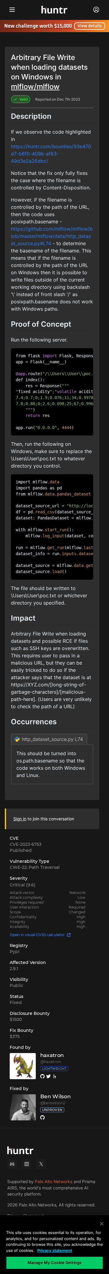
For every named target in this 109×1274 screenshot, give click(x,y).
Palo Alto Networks (53, 1181)
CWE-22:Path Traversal (35, 867)
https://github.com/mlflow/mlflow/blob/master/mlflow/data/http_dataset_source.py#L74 (52, 236)
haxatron (52, 1055)
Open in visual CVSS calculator (37, 934)
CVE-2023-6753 (25, 844)
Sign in (19, 818)
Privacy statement (54, 1250)
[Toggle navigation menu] (12, 10)
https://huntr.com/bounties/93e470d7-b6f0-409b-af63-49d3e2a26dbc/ (51, 153)
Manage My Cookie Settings (54, 1262)
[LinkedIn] (26, 1164)
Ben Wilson (55, 1096)
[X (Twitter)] (41, 1164)
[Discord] (12, 1164)
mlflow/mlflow (35, 86)
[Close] (101, 1223)
